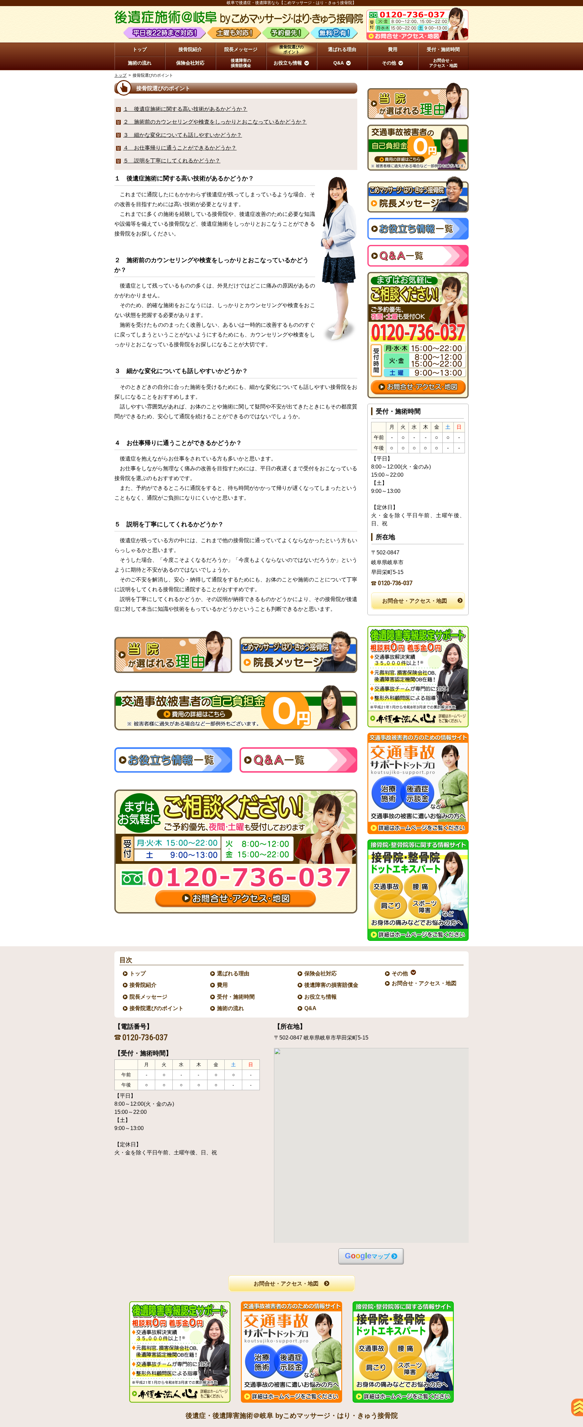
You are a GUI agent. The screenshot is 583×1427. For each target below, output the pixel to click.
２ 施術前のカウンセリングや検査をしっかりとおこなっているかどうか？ (215, 122)
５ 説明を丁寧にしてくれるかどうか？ (171, 161)
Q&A (310, 1008)
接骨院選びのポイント (157, 1008)
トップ (140, 49)
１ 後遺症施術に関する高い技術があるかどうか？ (185, 109)
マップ (367, 1256)
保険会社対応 (321, 973)
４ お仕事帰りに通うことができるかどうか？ (180, 148)
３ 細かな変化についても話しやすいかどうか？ (182, 135)
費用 (223, 985)
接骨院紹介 (143, 985)
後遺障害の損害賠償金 (331, 985)
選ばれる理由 (233, 973)
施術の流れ (231, 1008)
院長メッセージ (148, 997)
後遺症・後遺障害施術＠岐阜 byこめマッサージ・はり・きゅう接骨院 (292, 1415)
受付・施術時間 (236, 997)
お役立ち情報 (321, 997)
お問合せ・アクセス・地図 (414, 601)
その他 (400, 973)
